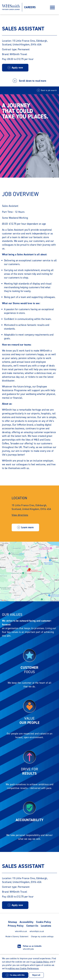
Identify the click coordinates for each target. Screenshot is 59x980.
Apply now (17, 67)
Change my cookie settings (42, 936)
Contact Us (32, 925)
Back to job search (49, 90)
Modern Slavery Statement (16, 936)
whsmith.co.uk (21, 931)
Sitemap (12, 922)
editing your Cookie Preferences (23, 968)
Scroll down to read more (32, 81)
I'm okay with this (17, 975)
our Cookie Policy (40, 961)
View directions (20, 515)
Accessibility (26, 922)
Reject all (36, 975)
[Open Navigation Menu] (52, 7)
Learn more (27, 527)
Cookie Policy (43, 922)
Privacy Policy (15, 925)
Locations (46, 925)
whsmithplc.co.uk (37, 931)
